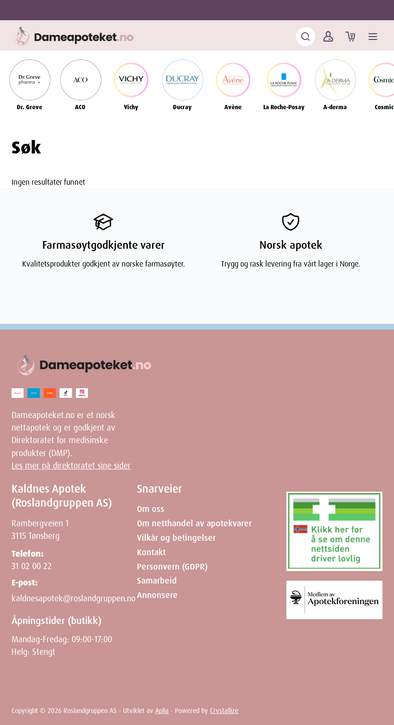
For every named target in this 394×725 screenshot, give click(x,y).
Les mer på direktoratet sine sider (71, 465)
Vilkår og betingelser (176, 538)
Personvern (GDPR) (172, 566)
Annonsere (157, 595)
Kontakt (151, 552)
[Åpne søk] (305, 36)
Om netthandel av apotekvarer (194, 523)
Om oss (150, 509)
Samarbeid (157, 580)
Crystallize (224, 710)
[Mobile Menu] (373, 36)
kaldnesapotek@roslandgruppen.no (73, 598)
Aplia (162, 710)
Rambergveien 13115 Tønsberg (40, 529)
